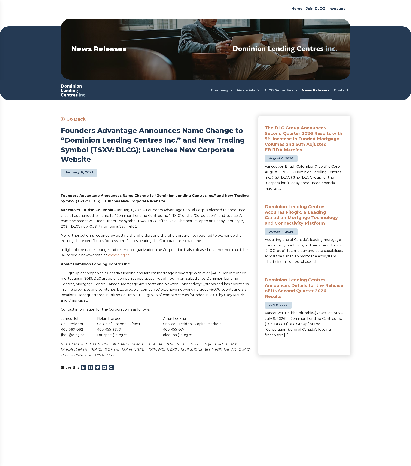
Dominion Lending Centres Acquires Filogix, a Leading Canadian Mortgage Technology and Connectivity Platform (301, 215)
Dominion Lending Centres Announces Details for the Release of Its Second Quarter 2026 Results (304, 288)
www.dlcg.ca (119, 255)
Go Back (75, 119)
